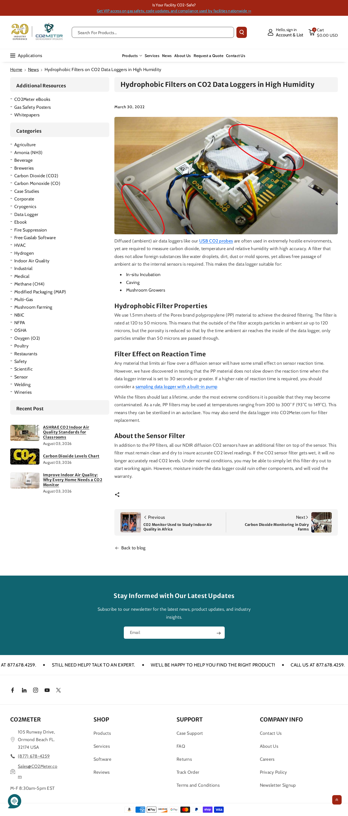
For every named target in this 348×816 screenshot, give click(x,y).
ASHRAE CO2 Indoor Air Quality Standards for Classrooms (66, 432)
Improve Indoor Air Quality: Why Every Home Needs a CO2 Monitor (72, 479)
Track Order (188, 772)
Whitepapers (26, 114)
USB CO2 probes (216, 240)
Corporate (24, 198)
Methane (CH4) (29, 284)
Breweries (24, 168)
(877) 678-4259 (34, 756)
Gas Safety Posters (32, 107)
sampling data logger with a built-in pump (176, 386)
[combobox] (153, 32)
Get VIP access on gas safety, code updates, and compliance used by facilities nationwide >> (174, 10)
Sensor (21, 376)
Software (102, 759)
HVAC (20, 245)
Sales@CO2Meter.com (37, 771)
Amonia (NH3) (28, 152)
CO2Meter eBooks (32, 99)
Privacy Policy (273, 772)
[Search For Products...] (241, 32)
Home (16, 69)
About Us (269, 746)
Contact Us (271, 733)
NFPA (19, 322)
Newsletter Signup (278, 785)
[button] (323, 32)
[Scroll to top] (337, 800)
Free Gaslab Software (35, 237)
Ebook (20, 222)
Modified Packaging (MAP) (40, 291)
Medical (21, 276)
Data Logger (26, 214)
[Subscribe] (218, 633)
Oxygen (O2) (27, 338)
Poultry (21, 345)
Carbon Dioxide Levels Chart (71, 456)
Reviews (101, 772)
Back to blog (133, 547)
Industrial (23, 268)
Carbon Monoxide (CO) (37, 183)
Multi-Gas (23, 299)
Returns (184, 759)
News (33, 69)
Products (130, 55)
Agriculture (25, 144)
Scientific (23, 369)
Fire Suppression (30, 230)
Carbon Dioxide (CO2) (36, 175)
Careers (267, 759)
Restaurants (25, 353)
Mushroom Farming (33, 307)
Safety (20, 361)
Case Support (190, 733)
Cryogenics (25, 206)
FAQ (181, 746)
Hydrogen (24, 253)
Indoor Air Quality (31, 260)
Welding (22, 384)
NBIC (19, 315)
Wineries (23, 392)
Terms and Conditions (198, 785)
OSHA (20, 330)
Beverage (23, 160)
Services (101, 746)
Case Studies (26, 191)
